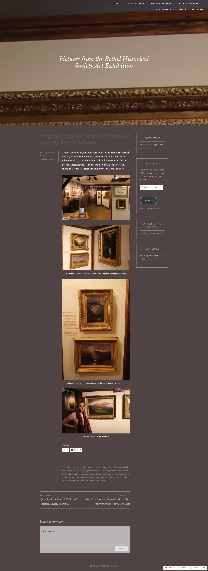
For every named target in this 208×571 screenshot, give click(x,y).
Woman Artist (101, 480)
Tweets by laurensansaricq (151, 233)
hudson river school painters (75, 474)
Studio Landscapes (190, 4)
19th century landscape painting (83, 467)
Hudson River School (118, 471)
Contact (181, 10)
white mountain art (85, 480)
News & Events (136, 4)
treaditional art (69, 480)
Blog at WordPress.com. (104, 566)
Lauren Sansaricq (96, 474)
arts (100, 467)
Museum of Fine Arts (78, 477)
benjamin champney (112, 467)
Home (119, 4)
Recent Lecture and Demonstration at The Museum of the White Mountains (108, 500)
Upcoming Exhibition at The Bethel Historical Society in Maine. (58, 500)
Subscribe (152, 163)
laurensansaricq (49, 160)
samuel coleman (107, 477)
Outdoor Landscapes (162, 4)
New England (93, 477)
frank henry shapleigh (98, 471)
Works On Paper (162, 10)
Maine (108, 474)
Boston (72, 471)
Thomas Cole (121, 477)
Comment (121, 549)
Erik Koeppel (81, 471)
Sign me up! (148, 200)
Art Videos (198, 10)
